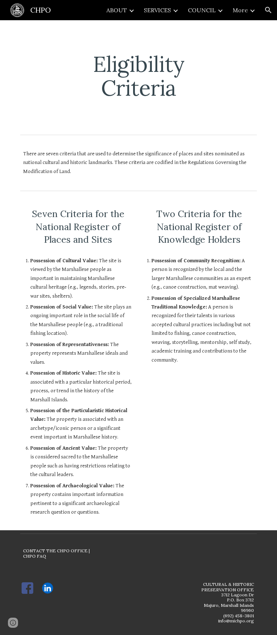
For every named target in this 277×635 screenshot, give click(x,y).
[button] (268, 10)
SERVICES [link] (157, 10)
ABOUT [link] (116, 10)
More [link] (240, 10)
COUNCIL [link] (202, 10)
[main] (138, 76)
